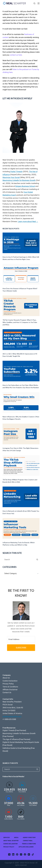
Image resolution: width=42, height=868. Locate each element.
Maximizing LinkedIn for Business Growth (19, 180)
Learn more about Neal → (28, 221)
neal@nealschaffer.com (12, 716)
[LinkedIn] (13, 854)
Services (6, 837)
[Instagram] (21, 854)
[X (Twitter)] (9, 854)
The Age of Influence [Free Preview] (16, 739)
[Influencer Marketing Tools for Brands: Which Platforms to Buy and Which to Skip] (21, 528)
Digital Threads (16, 171)
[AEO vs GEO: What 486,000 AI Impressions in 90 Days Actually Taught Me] (21, 339)
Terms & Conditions (10, 687)
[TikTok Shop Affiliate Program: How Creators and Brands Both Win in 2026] (21, 465)
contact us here (16, 55)
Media (16, 837)
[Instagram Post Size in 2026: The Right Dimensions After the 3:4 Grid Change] (21, 434)
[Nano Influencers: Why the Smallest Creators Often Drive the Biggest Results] (21, 402)
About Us (6, 678)
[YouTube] (29, 854)
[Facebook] (25, 854)
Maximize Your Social (11, 177)
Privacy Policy (8, 684)
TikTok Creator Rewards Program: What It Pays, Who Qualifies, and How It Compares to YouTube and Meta (20, 322)
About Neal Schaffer (10, 840)
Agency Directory (29, 837)
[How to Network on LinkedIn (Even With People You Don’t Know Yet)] (21, 497)
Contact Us (7, 692)
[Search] (34, 3)
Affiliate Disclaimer (10, 690)
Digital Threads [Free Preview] (14, 730)
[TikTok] (33, 854)
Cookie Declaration (10, 681)
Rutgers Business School (25, 186)
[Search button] (37, 559)
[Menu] (39, 3)
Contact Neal (28, 840)
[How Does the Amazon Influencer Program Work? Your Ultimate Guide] (21, 274)
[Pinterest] (17, 854)
